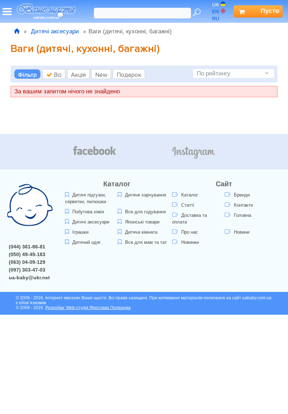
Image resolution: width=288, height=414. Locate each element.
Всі (56, 75)
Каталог (189, 195)
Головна (242, 215)
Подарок (129, 75)
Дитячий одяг (86, 242)
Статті (187, 205)
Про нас (189, 232)
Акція (78, 75)
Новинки (190, 242)
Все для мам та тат (146, 242)
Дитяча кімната (141, 232)
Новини (241, 232)
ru (215, 18)
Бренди (242, 195)
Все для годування (145, 211)
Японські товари (142, 222)
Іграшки (80, 232)
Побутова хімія (88, 211)
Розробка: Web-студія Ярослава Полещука (88, 307)
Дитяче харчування (145, 195)
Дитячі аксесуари (55, 31)
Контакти (243, 205)
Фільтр (27, 75)
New (101, 75)
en (215, 11)
